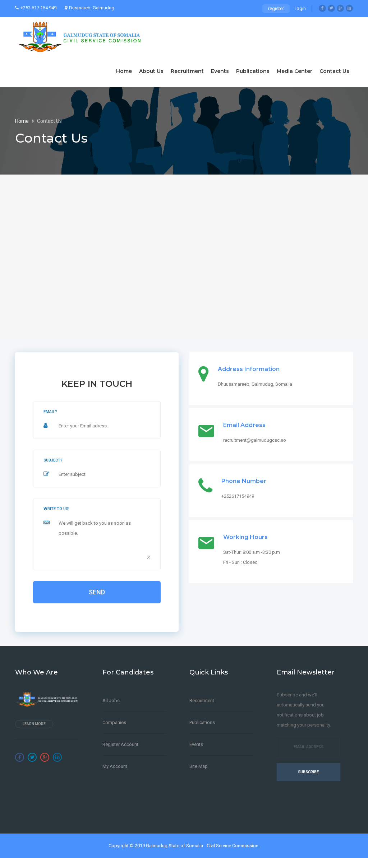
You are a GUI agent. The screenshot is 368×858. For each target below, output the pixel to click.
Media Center (294, 71)
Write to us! (56, 508)
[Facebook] (322, 8)
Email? (50, 411)
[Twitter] (331, 8)
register (276, 8)
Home (124, 71)
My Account (114, 766)
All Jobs (111, 700)
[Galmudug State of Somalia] (81, 36)
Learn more (34, 724)
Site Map (198, 766)
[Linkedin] (349, 8)
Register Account (120, 744)
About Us (151, 71)
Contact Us (334, 71)
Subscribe (308, 772)
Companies (114, 722)
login (300, 8)
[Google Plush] (340, 8)
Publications (253, 71)
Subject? (53, 460)
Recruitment (187, 71)
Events (220, 71)
